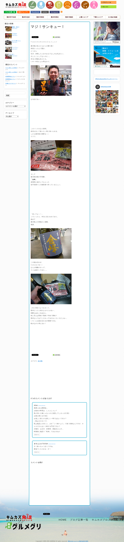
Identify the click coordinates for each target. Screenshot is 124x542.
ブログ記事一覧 (10, 12)
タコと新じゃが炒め (11, 67)
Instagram (54, 12)
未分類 (40, 361)
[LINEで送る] (56, 37)
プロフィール (106, 2)
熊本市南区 (69, 17)
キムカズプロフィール (105, 519)
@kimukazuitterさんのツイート (106, 79)
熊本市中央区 (11, 17)
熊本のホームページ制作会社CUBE (78, 541)
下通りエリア (98, 17)
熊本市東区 (40, 17)
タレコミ (105, 6)
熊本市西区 (55, 17)
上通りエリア (83, 17)
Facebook (35, 12)
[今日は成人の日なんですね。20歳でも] (115, 104)
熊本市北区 (26, 17)
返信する (36, 434)
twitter (45, 12)
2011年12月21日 (41, 405)
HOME (63, 519)
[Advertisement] (59, 32)
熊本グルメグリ (23, 12)
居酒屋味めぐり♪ (10, 76)
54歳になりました (10, 83)
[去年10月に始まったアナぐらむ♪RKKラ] (110, 110)
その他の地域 (112, 17)
